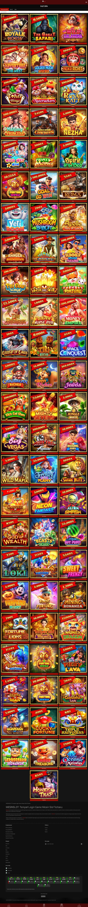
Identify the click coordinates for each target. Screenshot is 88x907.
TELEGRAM (9, 868)
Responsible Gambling (9, 831)
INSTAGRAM (10, 870)
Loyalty (46, 829)
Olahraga (7, 852)
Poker (6, 858)
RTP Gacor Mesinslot (9, 827)
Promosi (46, 827)
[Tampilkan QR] (81, 844)
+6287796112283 (50, 843)
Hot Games (7, 843)
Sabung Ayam (8, 862)
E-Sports (7, 860)
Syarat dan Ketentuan (9, 835)
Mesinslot (7, 810)
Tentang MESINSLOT (9, 829)
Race (6, 849)
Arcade (7, 856)
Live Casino (7, 847)
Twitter (9, 872)
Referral (46, 831)
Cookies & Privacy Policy (9, 838)
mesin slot (24, 817)
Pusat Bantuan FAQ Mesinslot (10, 833)
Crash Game (7, 854)
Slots (6, 845)
